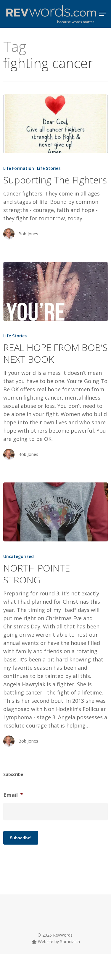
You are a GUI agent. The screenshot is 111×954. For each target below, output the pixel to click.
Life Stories (48, 168)
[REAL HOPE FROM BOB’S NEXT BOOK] (55, 291)
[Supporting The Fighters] (55, 123)
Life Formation (18, 168)
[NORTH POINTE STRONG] (55, 511)
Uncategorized (18, 556)
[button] (102, 14)
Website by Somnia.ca (58, 941)
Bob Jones (28, 234)
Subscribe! (21, 837)
